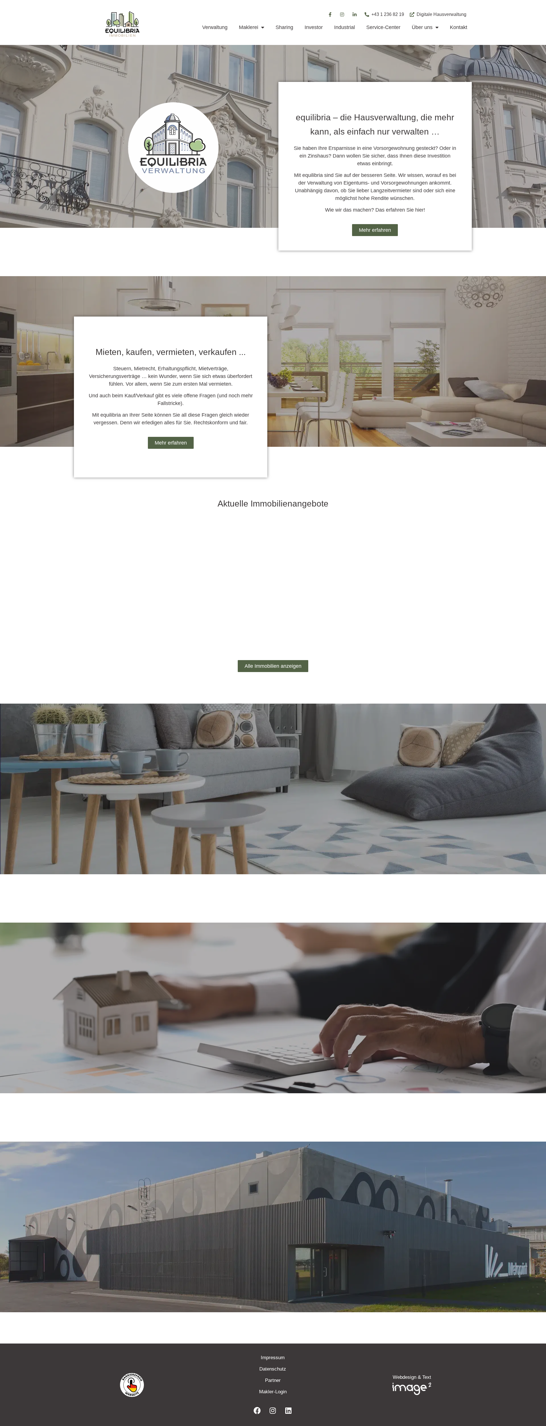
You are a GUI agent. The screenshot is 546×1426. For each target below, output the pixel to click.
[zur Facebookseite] (257, 1410)
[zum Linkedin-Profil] (355, 14)
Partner (273, 1380)
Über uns (422, 27)
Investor (314, 27)
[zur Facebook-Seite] (330, 14)
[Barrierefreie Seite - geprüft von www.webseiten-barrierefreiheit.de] (165, 1385)
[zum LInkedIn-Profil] (288, 1410)
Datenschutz (272, 1369)
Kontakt (458, 27)
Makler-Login (273, 1391)
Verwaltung (215, 27)
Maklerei (248, 27)
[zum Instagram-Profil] (342, 14)
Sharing (284, 27)
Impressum (273, 1357)
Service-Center (383, 27)
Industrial (344, 27)
